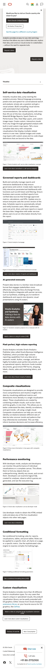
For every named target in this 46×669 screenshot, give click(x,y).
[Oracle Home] (10, 4)
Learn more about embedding (13, 523)
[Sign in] (37, 4)
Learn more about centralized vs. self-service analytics (20, 168)
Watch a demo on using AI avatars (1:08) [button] (16, 336)
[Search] (27, 4)
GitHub (17, 606)
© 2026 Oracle (7, 647)
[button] (4, 4)
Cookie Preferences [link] (9, 651)
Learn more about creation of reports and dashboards (20, 274)
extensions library (10, 604)
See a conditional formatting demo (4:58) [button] (16, 578)
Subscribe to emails (9, 655)
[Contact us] (41, 4)
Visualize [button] (6, 82)
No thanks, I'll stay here (15, 26)
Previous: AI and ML (13, 631)
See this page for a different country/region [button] (21, 32)
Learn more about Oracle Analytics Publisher (17, 377)
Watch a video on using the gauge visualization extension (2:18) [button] (22, 612)
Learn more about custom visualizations (16, 619)
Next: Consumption (29, 631)
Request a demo (37, 59)
